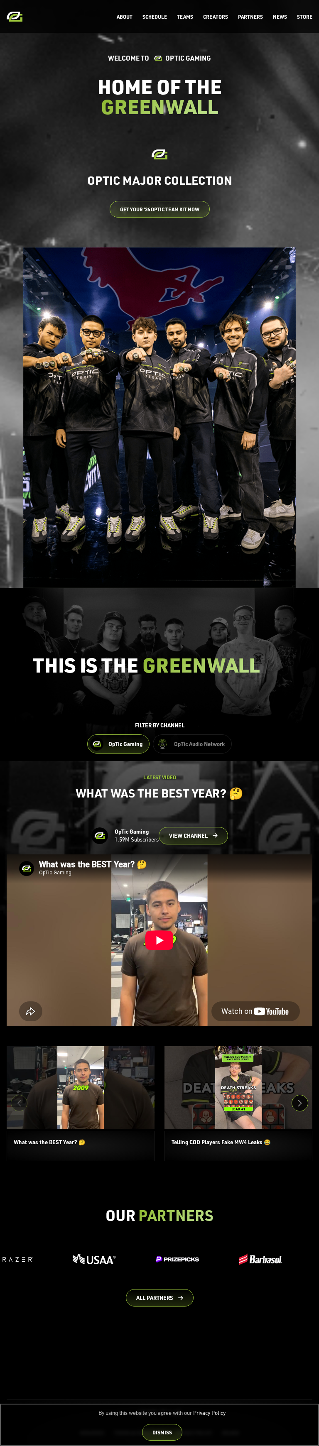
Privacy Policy (209, 1412)
